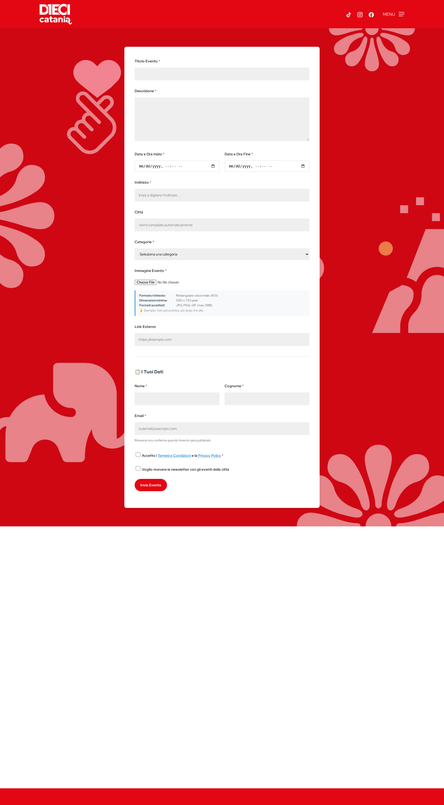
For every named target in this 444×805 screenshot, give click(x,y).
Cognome (234, 386)
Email (140, 415)
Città (139, 212)
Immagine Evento (151, 270)
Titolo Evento (147, 61)
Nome (141, 386)
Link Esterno (145, 326)
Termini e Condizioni (174, 455)
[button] (393, 14)
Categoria (144, 242)
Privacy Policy (209, 455)
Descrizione (145, 91)
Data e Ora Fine (239, 154)
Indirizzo (143, 182)
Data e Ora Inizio (150, 154)
